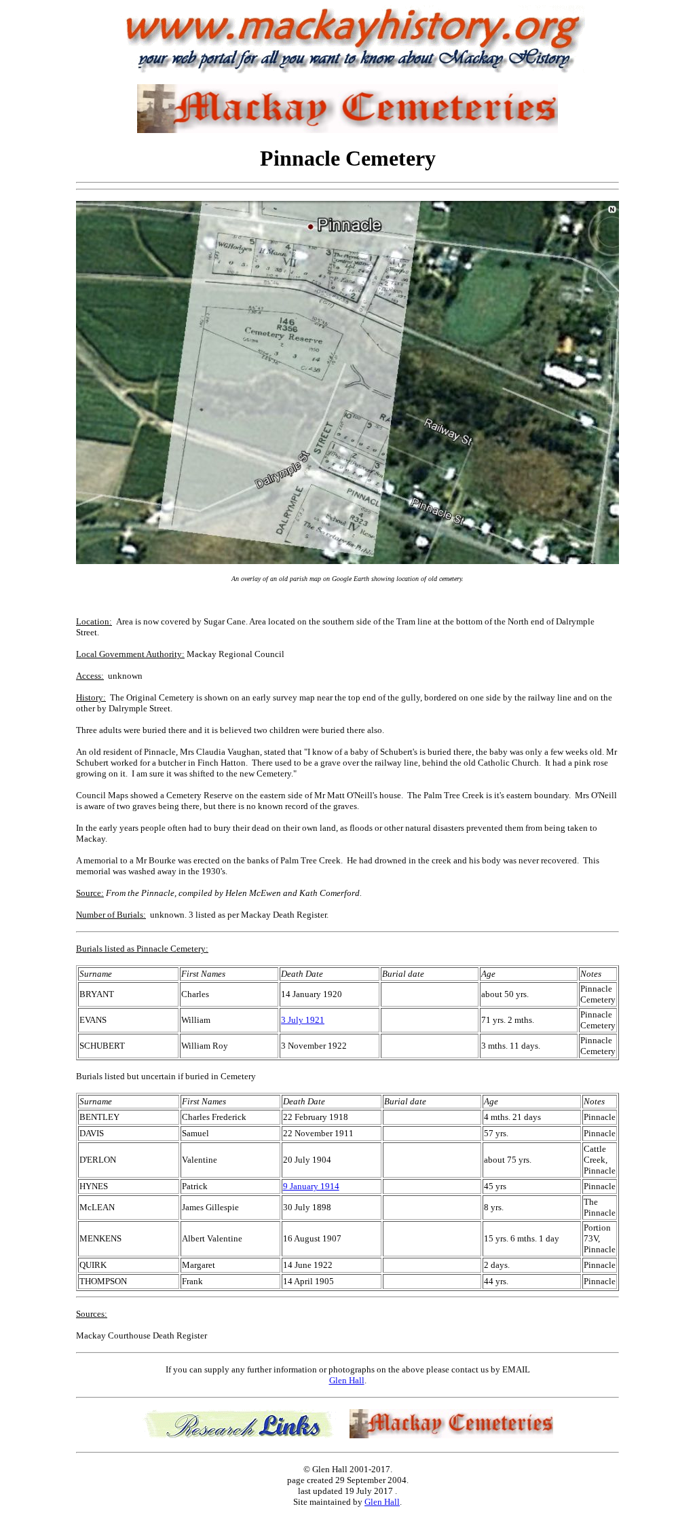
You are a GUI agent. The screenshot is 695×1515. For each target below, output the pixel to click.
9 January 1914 (311, 1186)
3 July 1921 (302, 1020)
